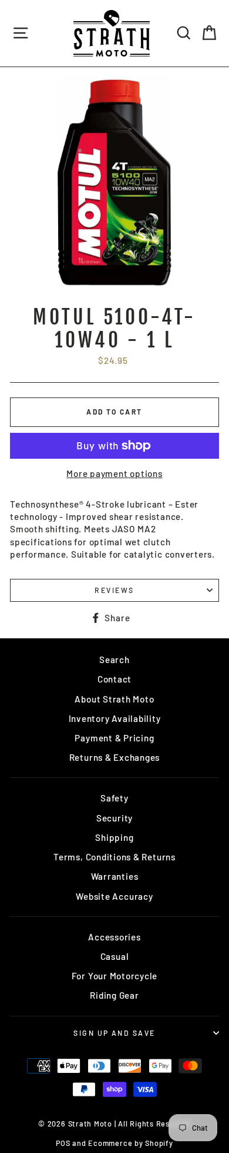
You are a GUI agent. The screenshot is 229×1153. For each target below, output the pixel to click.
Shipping (114, 837)
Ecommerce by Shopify (130, 1143)
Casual (114, 956)
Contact (114, 679)
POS (63, 1143)
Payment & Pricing (114, 738)
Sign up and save (114, 1033)
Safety (114, 798)
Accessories (114, 937)
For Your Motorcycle (115, 975)
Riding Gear (114, 995)
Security (114, 818)
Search (114, 659)
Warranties (115, 876)
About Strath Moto (114, 699)
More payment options (114, 473)
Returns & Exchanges (114, 757)
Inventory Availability (115, 718)
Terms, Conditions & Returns (114, 857)
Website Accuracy (114, 896)
